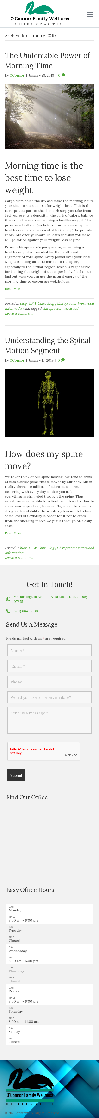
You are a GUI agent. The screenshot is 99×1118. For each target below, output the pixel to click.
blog (23, 303)
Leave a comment (18, 313)
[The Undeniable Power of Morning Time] (49, 116)
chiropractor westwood (60, 308)
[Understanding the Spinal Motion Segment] (49, 402)
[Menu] (90, 14)
